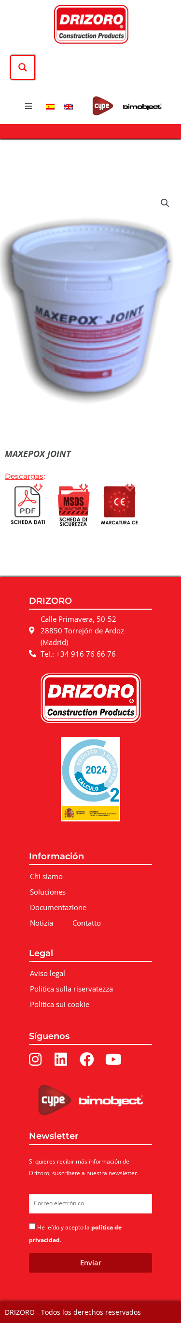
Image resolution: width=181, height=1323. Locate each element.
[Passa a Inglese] (68, 106)
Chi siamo (46, 876)
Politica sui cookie (59, 1004)
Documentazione (58, 907)
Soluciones (48, 892)
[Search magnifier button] (22, 67)
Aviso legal (47, 973)
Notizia (41, 923)
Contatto (86, 923)
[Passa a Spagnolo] (50, 106)
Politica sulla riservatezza (71, 988)
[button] (28, 106)
